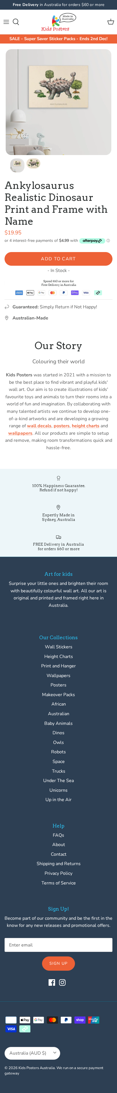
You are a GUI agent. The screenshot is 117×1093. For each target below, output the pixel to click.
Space (59, 761)
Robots (58, 752)
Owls (58, 742)
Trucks (58, 771)
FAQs (58, 835)
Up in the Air (58, 800)
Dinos (58, 733)
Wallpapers (58, 676)
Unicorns (58, 790)
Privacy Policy (58, 873)
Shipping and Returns (59, 864)
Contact (58, 854)
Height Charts (58, 656)
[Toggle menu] (6, 22)
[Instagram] (62, 982)
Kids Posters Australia (36, 1068)
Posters (58, 685)
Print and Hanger (58, 666)
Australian (58, 714)
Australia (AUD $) (27, 1053)
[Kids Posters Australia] (58, 22)
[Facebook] (52, 982)
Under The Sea (58, 781)
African (58, 704)
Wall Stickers (58, 647)
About (58, 845)
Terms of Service (58, 883)
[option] (58, 102)
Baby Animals (58, 723)
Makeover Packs (58, 695)
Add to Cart (58, 259)
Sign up (58, 963)
